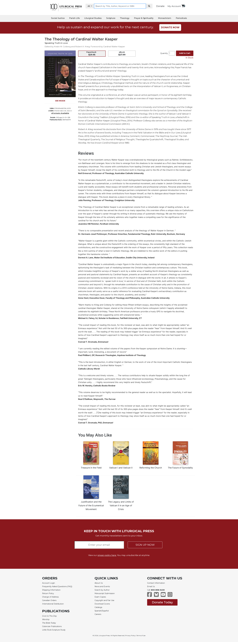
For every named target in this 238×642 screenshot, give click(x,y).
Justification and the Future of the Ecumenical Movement (91, 505)
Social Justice (58, 18)
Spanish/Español (102, 611)
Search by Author (102, 590)
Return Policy (48, 593)
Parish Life (74, 18)
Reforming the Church (150, 467)
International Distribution (53, 604)
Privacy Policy (130, 635)
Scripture (110, 18)
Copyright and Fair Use (104, 600)
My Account (174, 6)
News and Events (102, 586)
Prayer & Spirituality (143, 18)
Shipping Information (51, 590)
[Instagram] (170, 595)
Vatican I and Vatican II (121, 467)
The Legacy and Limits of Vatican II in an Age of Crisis (121, 505)
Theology (124, 18)
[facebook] (149, 595)
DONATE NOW (170, 27)
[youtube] (163, 595)
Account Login (48, 583)
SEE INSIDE (60, 101)
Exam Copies (100, 597)
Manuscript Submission (105, 593)
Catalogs (98, 607)
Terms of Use (140, 635)
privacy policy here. (107, 555)
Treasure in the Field (91, 467)
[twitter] (156, 595)
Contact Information (156, 583)
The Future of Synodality (180, 467)
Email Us (151, 586)
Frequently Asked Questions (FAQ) (57, 586)
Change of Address (50, 597)
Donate (160, 6)
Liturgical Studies (93, 18)
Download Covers (102, 604)
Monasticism (164, 18)
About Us (99, 583)
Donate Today (162, 602)
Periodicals (181, 18)
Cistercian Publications (52, 626)
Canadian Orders (49, 600)
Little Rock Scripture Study (53, 630)
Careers (98, 614)
